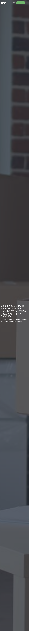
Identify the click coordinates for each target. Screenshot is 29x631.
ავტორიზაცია (20, 2)
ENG (14, 2)
